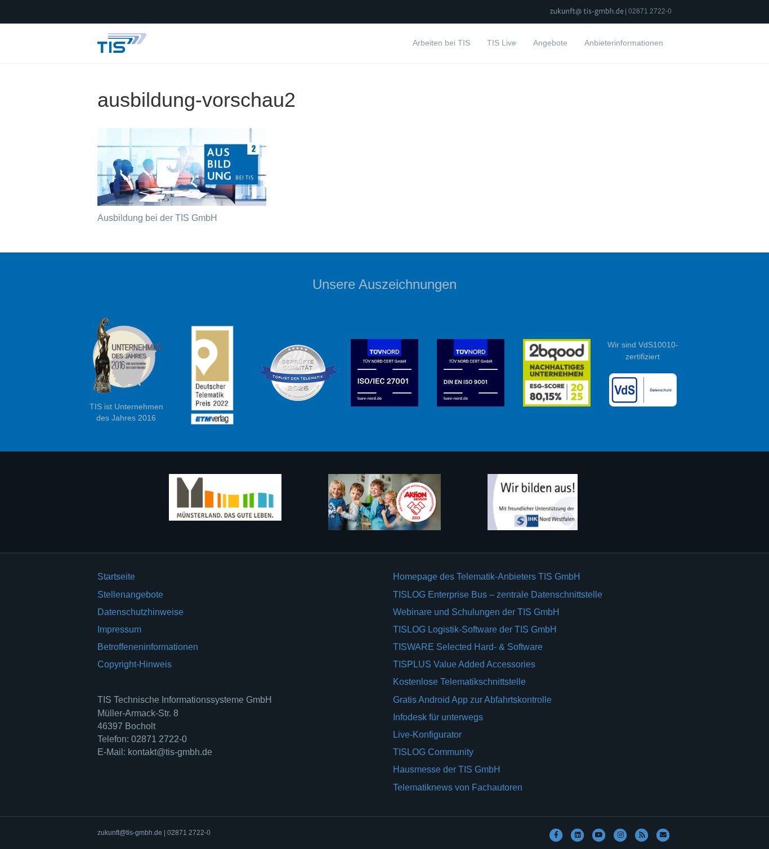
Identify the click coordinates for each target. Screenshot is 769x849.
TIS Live (501, 42)
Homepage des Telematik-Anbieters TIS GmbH (486, 576)
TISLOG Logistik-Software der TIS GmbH (475, 629)
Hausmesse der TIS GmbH (446, 769)
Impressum (119, 629)
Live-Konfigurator (427, 734)
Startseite (116, 576)
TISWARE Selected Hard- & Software (468, 647)
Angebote (550, 42)
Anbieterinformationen (623, 42)
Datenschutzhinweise (140, 612)
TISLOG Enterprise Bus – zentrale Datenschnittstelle (497, 594)
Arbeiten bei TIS (441, 42)
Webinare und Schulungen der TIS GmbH (476, 612)
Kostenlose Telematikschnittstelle (459, 682)
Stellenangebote (130, 594)
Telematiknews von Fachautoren (457, 787)
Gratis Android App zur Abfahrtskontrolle (472, 700)
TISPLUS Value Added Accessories (464, 664)
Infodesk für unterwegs (438, 717)
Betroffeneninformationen (147, 647)
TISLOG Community (433, 752)
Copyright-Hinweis (134, 664)
